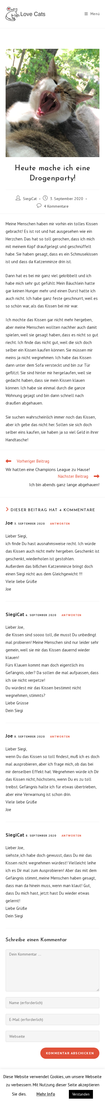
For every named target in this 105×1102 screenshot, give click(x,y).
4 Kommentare (56, 206)
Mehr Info (45, 1094)
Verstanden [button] (81, 1094)
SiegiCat (30, 198)
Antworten (60, 523)
